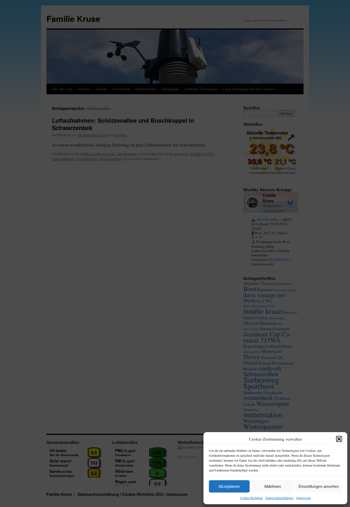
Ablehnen (272, 486)
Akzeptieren (229, 486)
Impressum (303, 498)
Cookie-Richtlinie (251, 498)
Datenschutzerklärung (280, 498)
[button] (339, 439)
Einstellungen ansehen (319, 486)
